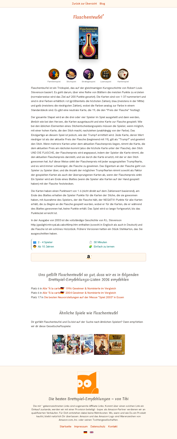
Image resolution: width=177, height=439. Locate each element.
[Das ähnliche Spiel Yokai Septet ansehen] (73, 344)
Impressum (81, 426)
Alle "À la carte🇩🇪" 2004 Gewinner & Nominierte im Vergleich (79, 293)
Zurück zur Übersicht (84, 3)
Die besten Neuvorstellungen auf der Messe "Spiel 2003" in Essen (84, 297)
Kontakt (112, 426)
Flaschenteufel (88, 17)
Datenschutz (97, 426)
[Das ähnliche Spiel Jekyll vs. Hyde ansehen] (59, 344)
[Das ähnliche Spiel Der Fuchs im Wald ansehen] (101, 344)
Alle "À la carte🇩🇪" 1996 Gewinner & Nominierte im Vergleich (79, 288)
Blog (102, 3)
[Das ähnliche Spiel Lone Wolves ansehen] (87, 344)
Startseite (65, 426)
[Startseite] (88, 383)
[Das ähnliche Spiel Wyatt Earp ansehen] (117, 344)
